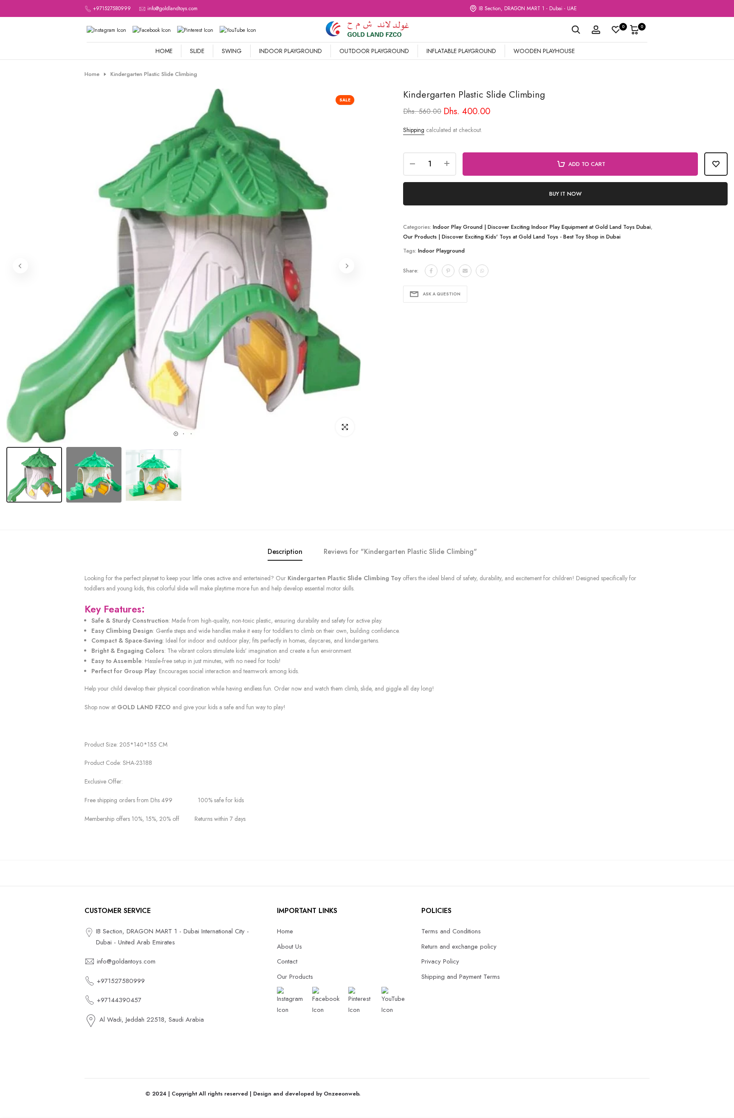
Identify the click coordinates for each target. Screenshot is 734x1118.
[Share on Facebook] (431, 270)
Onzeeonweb (341, 1094)
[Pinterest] (195, 29)
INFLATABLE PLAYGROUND (461, 51)
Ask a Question (441, 294)
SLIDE (197, 51)
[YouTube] (238, 29)
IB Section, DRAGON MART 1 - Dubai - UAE (528, 8)
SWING (232, 51)
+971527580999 (112, 8)
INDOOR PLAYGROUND (290, 51)
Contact (287, 961)
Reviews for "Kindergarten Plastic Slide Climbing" (400, 551)
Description (285, 551)
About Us (289, 946)
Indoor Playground (441, 251)
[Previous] (20, 265)
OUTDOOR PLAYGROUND (374, 51)
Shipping (413, 130)
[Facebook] (152, 29)
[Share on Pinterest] (448, 270)
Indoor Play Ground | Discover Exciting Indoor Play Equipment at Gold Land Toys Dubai (542, 227)
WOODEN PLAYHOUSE (544, 51)
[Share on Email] (465, 270)
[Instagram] (106, 29)
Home (92, 74)
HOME (163, 51)
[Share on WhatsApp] (482, 270)
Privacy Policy (440, 961)
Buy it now (565, 194)
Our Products (295, 976)
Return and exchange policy (459, 946)
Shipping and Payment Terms (460, 976)
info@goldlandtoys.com (172, 8)
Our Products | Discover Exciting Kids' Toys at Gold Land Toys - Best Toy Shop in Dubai (512, 237)
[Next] (346, 265)
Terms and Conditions (451, 931)
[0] (616, 29)
